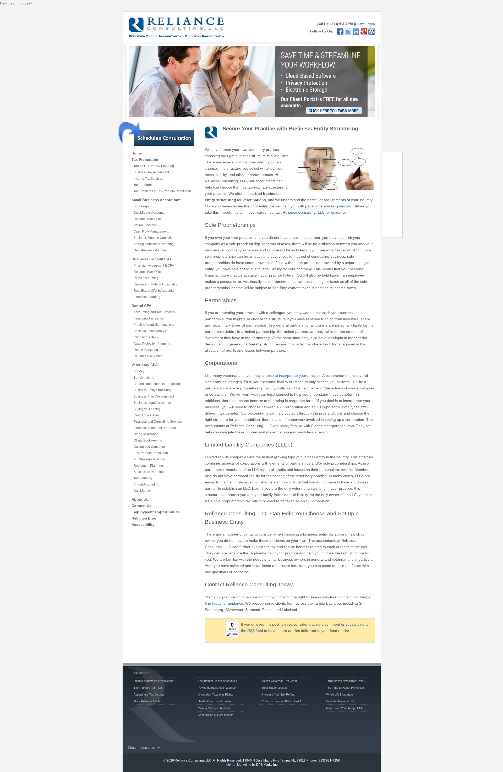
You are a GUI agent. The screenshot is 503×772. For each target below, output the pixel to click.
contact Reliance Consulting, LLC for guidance (308, 212)
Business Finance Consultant (154, 238)
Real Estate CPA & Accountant (155, 291)
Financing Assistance (149, 318)
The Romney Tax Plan (148, 687)
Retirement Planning (148, 465)
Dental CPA (141, 306)
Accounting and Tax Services (154, 312)
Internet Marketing (238, 765)
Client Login (365, 24)
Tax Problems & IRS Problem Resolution (162, 191)
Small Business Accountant (156, 200)
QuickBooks (142, 491)
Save (234, 634)
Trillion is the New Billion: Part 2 (345, 680)
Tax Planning (143, 478)
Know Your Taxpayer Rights (215, 694)
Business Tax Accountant (151, 172)
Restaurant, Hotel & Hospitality (155, 284)
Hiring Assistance (146, 434)
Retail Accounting (146, 278)
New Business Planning (151, 250)
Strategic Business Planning (154, 244)
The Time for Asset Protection (345, 687)
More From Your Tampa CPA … (346, 708)
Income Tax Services (148, 178)
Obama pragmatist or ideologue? (154, 680)
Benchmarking (144, 377)
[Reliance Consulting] (176, 35)
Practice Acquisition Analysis (154, 325)
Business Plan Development (154, 396)
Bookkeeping (143, 206)
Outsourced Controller (149, 447)
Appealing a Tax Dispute (149, 694)
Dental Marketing (146, 350)
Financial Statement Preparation (156, 428)
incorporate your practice (299, 375)
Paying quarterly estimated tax (217, 687)
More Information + (144, 747)
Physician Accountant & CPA (154, 265)
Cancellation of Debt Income (215, 714)
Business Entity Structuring (153, 390)
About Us (140, 499)
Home (137, 153)
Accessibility (143, 524)
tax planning (341, 206)
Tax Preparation (146, 159)
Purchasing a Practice (149, 459)
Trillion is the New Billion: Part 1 (281, 701)
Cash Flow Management (151, 231)
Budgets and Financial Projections (158, 384)
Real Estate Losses (274, 687)
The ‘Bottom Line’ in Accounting (217, 680)
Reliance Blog (144, 518)
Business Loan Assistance (152, 403)
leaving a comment (324, 624)
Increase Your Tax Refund (278, 694)
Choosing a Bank (146, 337)
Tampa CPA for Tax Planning (154, 166)
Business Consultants (151, 259)
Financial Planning (147, 297)
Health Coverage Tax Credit (279, 680)
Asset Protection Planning (152, 343)
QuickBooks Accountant (150, 212)
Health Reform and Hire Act (215, 701)
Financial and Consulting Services (158, 421)
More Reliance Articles (148, 701)
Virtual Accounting (146, 484)
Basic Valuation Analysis (151, 331)
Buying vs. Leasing (147, 409)
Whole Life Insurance (339, 694)
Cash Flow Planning (148, 415)
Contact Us (141, 506)
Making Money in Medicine (214, 708)
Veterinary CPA (145, 365)
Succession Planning (149, 472)
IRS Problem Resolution (151, 453)
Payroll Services (145, 225)
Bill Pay (139, 371)
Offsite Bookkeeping (148, 440)
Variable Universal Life (340, 701)
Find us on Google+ (16, 3)
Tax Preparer (143, 185)
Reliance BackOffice (148, 219)
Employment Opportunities (156, 512)
